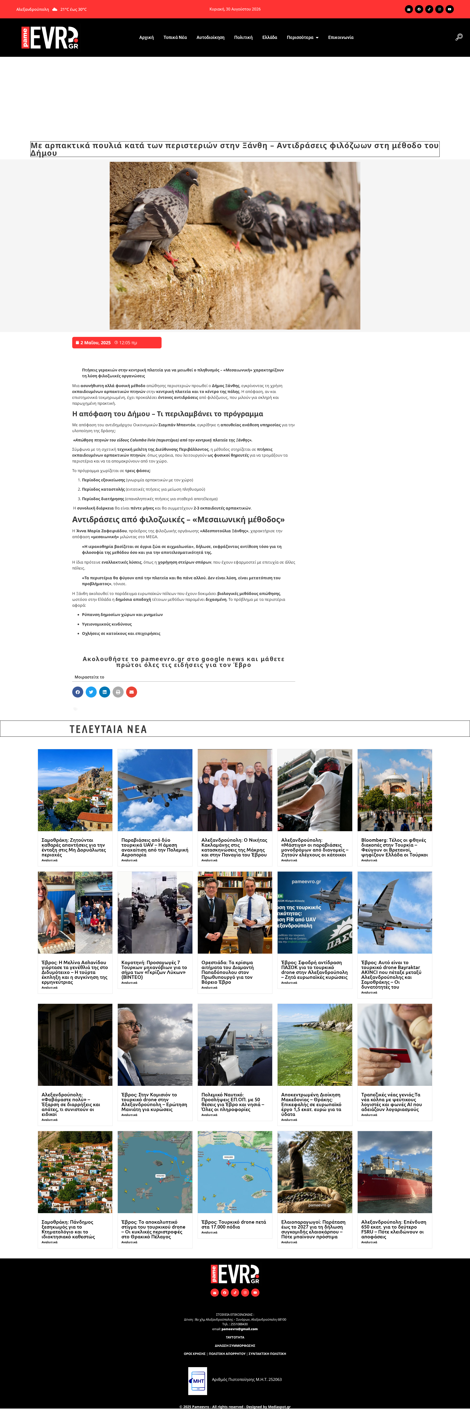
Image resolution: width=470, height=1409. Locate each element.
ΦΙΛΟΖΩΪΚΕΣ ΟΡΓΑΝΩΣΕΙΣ (134, 712)
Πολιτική (243, 37)
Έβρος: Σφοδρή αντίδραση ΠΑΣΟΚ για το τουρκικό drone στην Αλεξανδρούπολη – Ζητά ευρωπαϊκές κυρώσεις (314, 969)
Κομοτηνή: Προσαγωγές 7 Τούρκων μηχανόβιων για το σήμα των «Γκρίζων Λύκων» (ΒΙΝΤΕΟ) (154, 969)
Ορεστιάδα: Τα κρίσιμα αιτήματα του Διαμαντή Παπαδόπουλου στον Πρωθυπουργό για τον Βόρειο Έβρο (227, 972)
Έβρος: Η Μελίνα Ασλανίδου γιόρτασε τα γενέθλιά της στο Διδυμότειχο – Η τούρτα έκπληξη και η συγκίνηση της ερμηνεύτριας (75, 972)
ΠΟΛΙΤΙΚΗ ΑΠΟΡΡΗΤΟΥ (227, 1353)
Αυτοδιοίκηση (210, 37)
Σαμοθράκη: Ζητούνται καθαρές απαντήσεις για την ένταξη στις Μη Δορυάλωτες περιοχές (74, 847)
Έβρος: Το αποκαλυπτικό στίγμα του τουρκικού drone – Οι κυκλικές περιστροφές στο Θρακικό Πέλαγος (153, 1229)
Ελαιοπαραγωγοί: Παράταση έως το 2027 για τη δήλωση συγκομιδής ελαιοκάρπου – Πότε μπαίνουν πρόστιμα (313, 1229)
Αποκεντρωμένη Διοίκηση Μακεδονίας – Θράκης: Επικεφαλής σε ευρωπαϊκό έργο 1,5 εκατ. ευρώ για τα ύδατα (311, 1104)
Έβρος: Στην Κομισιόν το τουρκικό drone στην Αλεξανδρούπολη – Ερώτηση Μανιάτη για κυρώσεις (154, 1101)
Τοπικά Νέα (175, 37)
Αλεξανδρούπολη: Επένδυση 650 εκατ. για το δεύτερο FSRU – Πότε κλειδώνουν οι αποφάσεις (393, 1229)
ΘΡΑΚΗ (220, 706)
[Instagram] (439, 9)
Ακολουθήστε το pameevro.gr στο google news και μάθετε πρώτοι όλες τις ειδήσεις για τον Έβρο (184, 662)
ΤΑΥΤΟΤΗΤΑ (235, 1337)
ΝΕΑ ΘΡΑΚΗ (243, 706)
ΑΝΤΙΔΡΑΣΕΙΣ (92, 706)
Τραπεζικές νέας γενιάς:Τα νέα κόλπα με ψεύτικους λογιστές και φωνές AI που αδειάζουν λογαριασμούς (391, 1101)
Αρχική (146, 37)
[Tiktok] (429, 9)
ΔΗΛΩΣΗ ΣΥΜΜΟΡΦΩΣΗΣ (235, 1345)
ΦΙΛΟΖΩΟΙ (175, 712)
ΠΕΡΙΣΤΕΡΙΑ (90, 712)
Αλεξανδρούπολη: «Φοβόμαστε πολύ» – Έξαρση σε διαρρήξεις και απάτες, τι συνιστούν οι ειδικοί (71, 1104)
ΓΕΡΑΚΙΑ (162, 706)
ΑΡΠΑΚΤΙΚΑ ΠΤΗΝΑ (130, 706)
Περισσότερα (300, 37)
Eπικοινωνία (340, 37)
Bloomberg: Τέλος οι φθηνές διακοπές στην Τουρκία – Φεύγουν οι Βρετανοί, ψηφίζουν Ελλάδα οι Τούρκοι (394, 847)
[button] (459, 37)
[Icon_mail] (409, 9)
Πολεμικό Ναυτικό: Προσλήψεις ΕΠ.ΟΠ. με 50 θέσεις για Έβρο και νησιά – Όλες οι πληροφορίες (232, 1101)
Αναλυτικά (50, 860)
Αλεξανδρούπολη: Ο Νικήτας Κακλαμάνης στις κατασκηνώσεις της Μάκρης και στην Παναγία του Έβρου (234, 847)
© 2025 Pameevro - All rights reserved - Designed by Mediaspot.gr (235, 1406)
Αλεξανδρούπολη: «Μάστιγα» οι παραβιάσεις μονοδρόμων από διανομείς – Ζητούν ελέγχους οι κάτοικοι (314, 847)
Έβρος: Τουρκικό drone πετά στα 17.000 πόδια (233, 1224)
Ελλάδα (269, 37)
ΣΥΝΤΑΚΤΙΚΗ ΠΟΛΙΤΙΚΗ (267, 1353)
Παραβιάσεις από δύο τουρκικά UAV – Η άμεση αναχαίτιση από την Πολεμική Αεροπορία (154, 847)
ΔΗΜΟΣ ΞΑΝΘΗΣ (192, 706)
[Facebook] (419, 9)
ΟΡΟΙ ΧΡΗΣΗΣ (195, 1353)
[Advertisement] (235, 93)
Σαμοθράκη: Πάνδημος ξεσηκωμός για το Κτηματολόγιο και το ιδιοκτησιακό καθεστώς (68, 1229)
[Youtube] (450, 9)
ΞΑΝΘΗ (267, 706)
